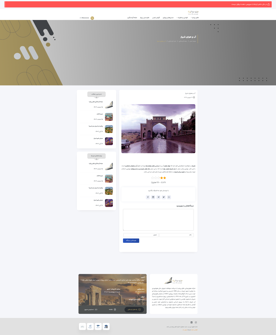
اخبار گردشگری (172, 41)
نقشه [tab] (111, 309)
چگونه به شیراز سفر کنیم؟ (96, 126)
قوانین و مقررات (183, 18)
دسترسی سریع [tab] (89, 309)
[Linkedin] (191, 322)
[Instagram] (195, 322)
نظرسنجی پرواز (144, 18)
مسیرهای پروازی (168, 18)
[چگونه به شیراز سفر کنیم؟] (109, 129)
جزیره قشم (100, 114)
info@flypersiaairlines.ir (136, 299)
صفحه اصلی (192, 41)
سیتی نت (185, 330)
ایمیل (155, 235)
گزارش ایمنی (156, 18)
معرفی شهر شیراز (98, 138)
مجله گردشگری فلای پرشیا (96, 102)
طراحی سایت (194, 330)
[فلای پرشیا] (189, 13)
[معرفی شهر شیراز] (109, 141)
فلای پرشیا (195, 18)
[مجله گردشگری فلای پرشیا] (109, 105)
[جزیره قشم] (109, 117)
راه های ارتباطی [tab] (132, 309)
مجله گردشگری (132, 18)
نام (191, 235)
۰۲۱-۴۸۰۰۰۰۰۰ (139, 292)
